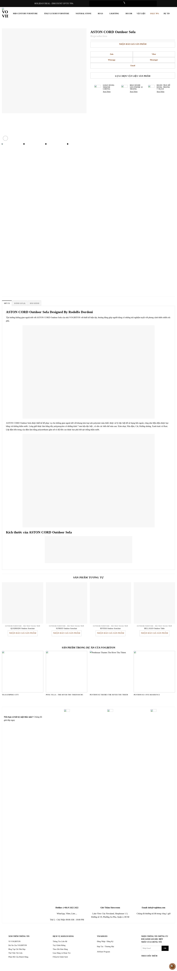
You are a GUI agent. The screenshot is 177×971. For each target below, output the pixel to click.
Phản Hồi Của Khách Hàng (18, 957)
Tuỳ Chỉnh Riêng (59, 945)
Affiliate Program (103, 952)
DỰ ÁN (167, 13)
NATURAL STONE (83, 13)
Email (132, 66)
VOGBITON (74, 317)
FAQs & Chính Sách (60, 957)
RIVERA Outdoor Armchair (110, 628)
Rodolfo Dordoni (81, 312)
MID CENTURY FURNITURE (25, 13)
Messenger (154, 60)
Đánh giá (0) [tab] (19, 303)
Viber (154, 54)
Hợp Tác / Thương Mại (105, 947)
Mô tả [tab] (7, 303)
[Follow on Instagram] (148, 961)
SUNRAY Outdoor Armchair (66, 628)
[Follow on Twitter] (153, 961)
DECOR (129, 13)
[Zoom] (5, 138)
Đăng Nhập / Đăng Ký (105, 941)
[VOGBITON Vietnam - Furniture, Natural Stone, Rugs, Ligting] (5, 13)
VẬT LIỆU (141, 13)
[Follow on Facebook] (144, 961)
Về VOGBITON (14, 941)
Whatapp (111, 60)
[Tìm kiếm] (173, 13)
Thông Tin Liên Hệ (60, 941)
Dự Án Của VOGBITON (17, 945)
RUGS (100, 13)
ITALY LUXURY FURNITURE (56, 13)
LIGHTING (114, 13)
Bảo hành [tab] (34, 303)
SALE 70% (154, 13)
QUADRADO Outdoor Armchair (22, 628)
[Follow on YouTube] (163, 961)
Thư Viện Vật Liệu (15, 953)
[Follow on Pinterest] (158, 961)
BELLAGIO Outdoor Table (154, 628)
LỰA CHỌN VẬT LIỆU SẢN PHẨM (132, 76)
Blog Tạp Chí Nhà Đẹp (16, 949)
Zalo (111, 54)
